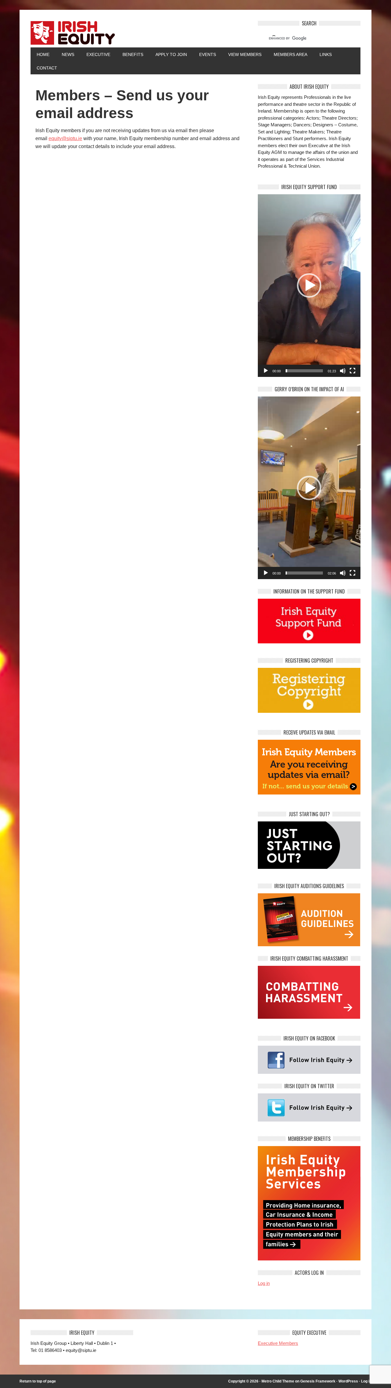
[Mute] (343, 371)
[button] (309, 285)
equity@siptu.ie (65, 138)
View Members (244, 54)
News (68, 54)
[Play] (266, 371)
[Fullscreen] (352, 371)
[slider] (304, 370)
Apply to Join (168, 54)
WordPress (348, 1381)
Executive (98, 54)
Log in (264, 1283)
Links (326, 54)
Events (207, 54)
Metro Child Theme (277, 1381)
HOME (43, 54)
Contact (47, 67)
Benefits (132, 54)
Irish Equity (139, 34)
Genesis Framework (317, 1381)
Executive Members (278, 1343)
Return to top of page (38, 1381)
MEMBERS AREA (290, 54)
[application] (309, 285)
